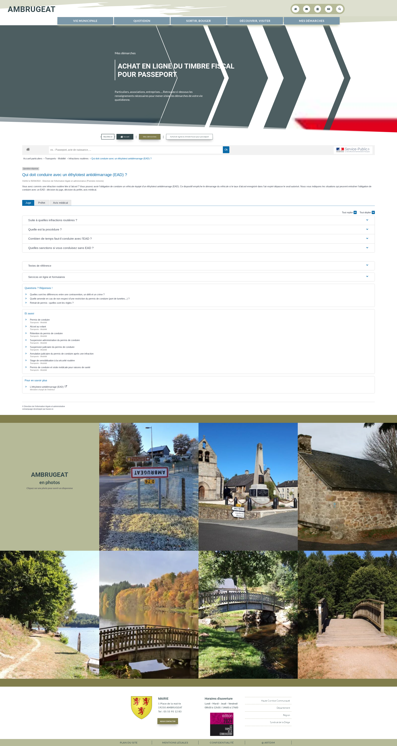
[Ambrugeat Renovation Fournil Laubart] (347, 549)
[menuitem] (85, 20)
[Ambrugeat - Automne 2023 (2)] (148, 677)
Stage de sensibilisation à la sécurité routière (52, 360)
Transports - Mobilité (55, 158)
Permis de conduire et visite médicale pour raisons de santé (60, 367)
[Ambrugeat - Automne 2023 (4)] (148, 549)
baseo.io (49, 409)
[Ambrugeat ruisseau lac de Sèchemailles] (248, 677)
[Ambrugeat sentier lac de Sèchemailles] (49, 677)
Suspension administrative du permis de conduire (55, 340)
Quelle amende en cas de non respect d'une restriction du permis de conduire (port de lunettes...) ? (79, 298)
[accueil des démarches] (28, 149)
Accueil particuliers (33, 158)
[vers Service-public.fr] (353, 150)
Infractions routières (79, 158)
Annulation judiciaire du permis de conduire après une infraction (62, 353)
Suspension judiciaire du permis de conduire (52, 347)
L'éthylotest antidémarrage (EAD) (47, 386)
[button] (198, 220)
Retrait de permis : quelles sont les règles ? (52, 302)
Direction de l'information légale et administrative (44, 406)
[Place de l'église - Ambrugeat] (248, 549)
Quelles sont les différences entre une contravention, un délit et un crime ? (67, 294)
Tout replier (348, 212)
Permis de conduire (40, 319)
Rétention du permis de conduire (46, 333)
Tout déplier (366, 212)
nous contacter (167, 721)
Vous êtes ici (107, 137)
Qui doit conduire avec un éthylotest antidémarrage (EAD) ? (121, 158)
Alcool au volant (38, 326)
